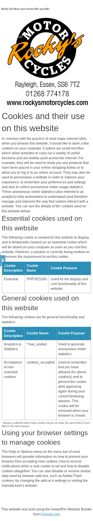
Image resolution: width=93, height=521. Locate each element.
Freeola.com (50, 514)
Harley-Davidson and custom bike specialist (25, 8)
